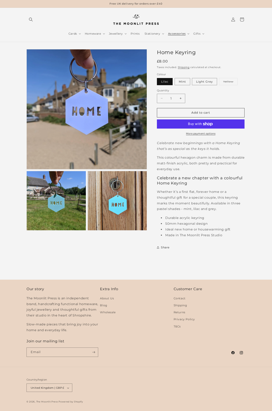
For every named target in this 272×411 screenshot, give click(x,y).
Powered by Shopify (71, 401)
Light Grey (204, 81)
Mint (182, 81)
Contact (180, 298)
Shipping (184, 67)
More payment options (200, 133)
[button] (30, 19)
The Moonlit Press (47, 401)
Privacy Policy (184, 319)
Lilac (164, 81)
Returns (179, 312)
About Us (107, 298)
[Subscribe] (93, 352)
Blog (103, 305)
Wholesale (107, 312)
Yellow (230, 82)
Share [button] (165, 247)
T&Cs (177, 326)
